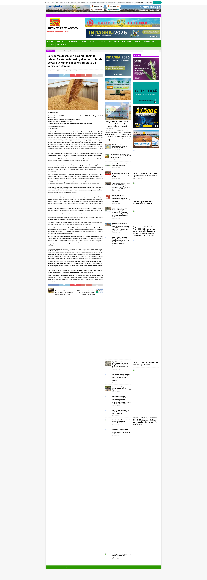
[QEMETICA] (146, 103)
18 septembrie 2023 (55, 71)
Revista (58, 48)
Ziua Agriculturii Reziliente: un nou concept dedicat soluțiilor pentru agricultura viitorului (116, 124)
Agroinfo (50, 41)
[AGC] (146, 127)
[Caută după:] (151, 51)
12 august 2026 (116, 245)
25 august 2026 (115, 159)
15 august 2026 (116, 191)
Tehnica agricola (148, 41)
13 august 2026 (116, 218)
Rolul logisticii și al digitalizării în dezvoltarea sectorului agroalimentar (121, 555)
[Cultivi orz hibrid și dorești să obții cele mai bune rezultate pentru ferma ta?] (108, 412)
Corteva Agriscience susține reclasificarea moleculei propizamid (143, 204)
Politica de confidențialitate (145, 2)
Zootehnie (50, 45)
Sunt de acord (157, 2)
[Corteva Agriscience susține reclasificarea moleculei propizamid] (146, 191)
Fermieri (102, 41)
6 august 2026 (116, 558)
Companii (83, 41)
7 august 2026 (116, 424)
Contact (83, 48)
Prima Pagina (50, 48)
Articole (65, 48)
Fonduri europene (113, 41)
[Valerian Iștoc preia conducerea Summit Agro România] (108, 165)
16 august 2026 (116, 178)
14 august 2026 (116, 203)
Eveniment (93, 41)
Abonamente (75, 48)
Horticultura (126, 41)
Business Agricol (65, 71)
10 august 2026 (116, 391)
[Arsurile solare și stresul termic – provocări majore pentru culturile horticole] (108, 421)
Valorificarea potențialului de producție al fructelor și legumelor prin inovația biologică (121, 388)
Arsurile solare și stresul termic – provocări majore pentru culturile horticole (121, 421)
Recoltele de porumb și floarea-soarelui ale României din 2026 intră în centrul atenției (121, 156)
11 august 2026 (116, 382)
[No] (205, 2)
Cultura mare (61, 45)
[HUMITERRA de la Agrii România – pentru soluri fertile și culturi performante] (146, 161)
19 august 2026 (116, 167)
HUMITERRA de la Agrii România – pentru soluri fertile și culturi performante (145, 176)
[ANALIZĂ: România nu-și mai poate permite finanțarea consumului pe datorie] (108, 146)
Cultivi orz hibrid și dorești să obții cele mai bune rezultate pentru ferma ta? (120, 412)
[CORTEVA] (146, 79)
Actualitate (60, 41)
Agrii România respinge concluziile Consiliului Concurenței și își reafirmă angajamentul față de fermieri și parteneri (121, 198)
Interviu (137, 41)
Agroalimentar (72, 41)
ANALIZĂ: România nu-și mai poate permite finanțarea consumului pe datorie (120, 146)
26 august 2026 (109, 128)
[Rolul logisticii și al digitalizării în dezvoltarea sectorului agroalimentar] (108, 555)
